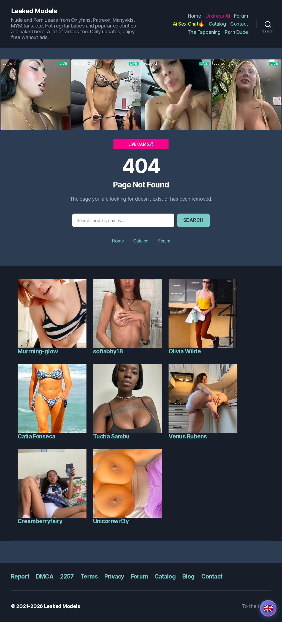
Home (194, 16)
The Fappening (204, 32)
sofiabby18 (108, 351)
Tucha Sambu (111, 436)
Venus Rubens (188, 436)
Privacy (114, 576)
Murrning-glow (38, 351)
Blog (188, 576)
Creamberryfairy (40, 521)
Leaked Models (34, 11)
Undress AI (217, 16)
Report (20, 576)
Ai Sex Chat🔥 (188, 24)
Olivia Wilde (185, 351)
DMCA (45, 576)
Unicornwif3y (111, 521)
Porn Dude (236, 32)
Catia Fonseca (36, 436)
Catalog (217, 24)
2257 (67, 576)
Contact (239, 24)
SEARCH (193, 220)
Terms (89, 576)
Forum (241, 16)
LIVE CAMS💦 (141, 144)
